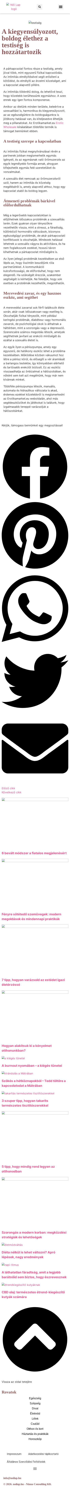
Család (35, 1423)
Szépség (35, 1403)
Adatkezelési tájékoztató (43, 1454)
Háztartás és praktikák (35, 1433)
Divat (35, 1408)
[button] (39, 7)
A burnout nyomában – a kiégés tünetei (32, 1066)
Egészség (35, 1398)
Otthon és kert (35, 1428)
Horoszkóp (35, 1439)
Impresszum (14, 1454)
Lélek (35, 1418)
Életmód (35, 1413)
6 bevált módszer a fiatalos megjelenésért (34, 853)
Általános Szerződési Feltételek (26, 1461)
